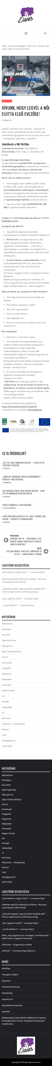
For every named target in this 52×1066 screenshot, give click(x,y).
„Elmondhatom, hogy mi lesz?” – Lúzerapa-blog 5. (23, 572)
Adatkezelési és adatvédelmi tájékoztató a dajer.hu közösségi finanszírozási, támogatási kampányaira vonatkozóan (24, 1020)
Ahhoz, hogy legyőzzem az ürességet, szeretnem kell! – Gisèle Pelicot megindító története (26, 937)
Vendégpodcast (9, 740)
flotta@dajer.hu (35, 409)
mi (3, 712)
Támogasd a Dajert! (10, 974)
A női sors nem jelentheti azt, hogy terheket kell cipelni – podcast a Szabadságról (24, 517)
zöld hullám (7, 746)
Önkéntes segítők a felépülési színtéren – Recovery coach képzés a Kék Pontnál (24, 580)
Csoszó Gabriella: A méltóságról (17, 505)
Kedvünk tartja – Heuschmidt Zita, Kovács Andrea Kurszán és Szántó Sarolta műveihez (26, 540)
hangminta (6, 673)
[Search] (45, 33)
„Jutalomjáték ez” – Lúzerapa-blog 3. (18, 605)
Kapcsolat (6, 980)
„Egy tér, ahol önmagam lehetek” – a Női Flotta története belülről (23, 464)
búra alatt (6, 634)
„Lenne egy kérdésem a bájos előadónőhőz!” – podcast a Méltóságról (22, 478)
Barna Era (7, 483)
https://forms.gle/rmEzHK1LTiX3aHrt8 (19, 406)
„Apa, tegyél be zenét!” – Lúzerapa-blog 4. (20, 598)
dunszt (5, 657)
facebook (6, 1011)
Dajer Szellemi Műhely (11, 651)
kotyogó (5, 701)
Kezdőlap (6, 968)
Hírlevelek (6, 685)
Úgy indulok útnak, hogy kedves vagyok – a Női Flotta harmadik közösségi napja (23, 492)
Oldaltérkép (7, 993)
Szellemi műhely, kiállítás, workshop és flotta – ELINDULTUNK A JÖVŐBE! (24, 551)
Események (7, 662)
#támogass (6, 629)
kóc (3, 696)
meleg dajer (7, 707)
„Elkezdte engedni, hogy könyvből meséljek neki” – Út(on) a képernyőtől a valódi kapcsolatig (24, 590)
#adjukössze (7, 623)
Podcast (5, 729)
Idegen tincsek (8, 690)
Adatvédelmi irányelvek (12, 1005)
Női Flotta (7, 101)
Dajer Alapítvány (9, 640)
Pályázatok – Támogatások (13, 724)
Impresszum (7, 999)
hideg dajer (7, 679)
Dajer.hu (7, 120)
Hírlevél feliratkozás (11, 987)
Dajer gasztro (7, 646)
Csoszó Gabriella (10, 508)
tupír (4, 735)
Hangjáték (6, 668)
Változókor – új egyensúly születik (17, 944)
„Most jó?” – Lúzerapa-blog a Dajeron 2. (19, 950)
